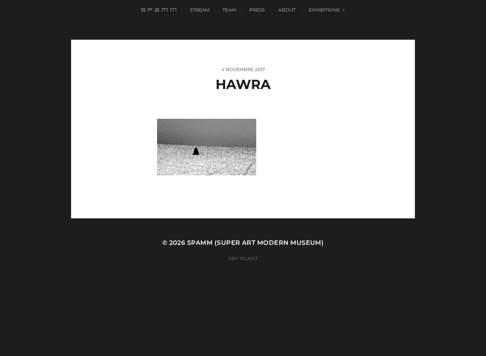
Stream (200, 10)
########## (159, 10)
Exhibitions (324, 10)
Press (257, 10)
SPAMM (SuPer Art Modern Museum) (255, 242)
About (287, 10)
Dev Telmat (243, 258)
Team (229, 10)
